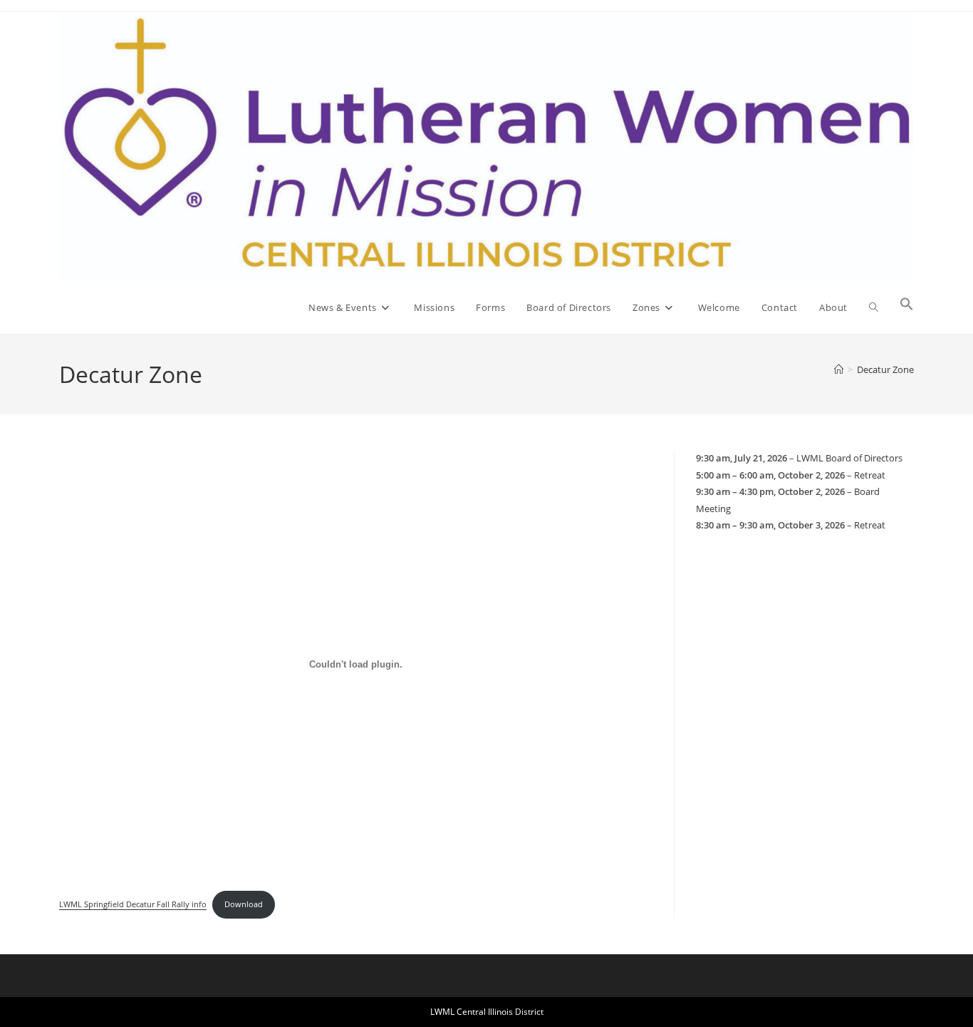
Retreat (869, 475)
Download (243, 904)
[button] (907, 307)
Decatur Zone (885, 369)
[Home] (838, 369)
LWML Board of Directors (849, 457)
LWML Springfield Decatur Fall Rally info (133, 904)
